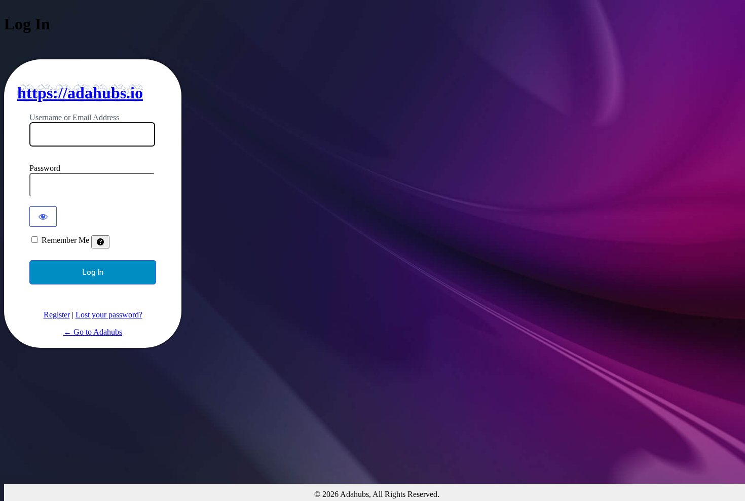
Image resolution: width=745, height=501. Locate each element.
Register (57, 314)
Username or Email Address (74, 117)
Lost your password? (109, 314)
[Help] (100, 241)
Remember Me (65, 240)
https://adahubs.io (80, 93)
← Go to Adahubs (92, 332)
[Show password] (43, 216)
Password (44, 168)
